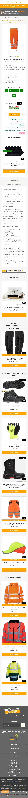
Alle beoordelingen (20, 732)
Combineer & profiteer (14, 355)
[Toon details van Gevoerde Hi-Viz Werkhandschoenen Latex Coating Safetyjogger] (14, 430)
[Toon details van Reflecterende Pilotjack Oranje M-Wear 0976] (14, 632)
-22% (24, 353)
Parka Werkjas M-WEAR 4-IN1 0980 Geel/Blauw (14, 686)
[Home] (5, 17)
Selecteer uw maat (13, 88)
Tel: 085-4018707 (6, 5)
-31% (19, 103)
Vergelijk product (23, 114)
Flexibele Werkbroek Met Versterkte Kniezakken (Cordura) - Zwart (14, 358)
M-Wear (17, 56)
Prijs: (11, 106)
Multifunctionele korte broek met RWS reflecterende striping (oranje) (14, 524)
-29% (24, 440)
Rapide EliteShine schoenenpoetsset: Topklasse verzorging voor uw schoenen (14, 308)
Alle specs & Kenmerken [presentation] (14, 184)
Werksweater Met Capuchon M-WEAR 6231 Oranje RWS (14, 608)
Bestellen (15, 114)
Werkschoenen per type (14, 772)
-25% (24, 479)
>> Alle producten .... (14, 775)
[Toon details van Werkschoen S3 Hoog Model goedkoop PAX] (14, 391)
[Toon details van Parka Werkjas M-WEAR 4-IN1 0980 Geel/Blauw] (14, 671)
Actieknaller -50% (7, 151)
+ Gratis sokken (22, 380)
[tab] (14, 180)
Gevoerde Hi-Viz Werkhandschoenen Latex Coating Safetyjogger (14, 445)
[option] (14, 157)
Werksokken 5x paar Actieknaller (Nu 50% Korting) (14, 164)
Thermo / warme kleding (14, 769)
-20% (24, 302)
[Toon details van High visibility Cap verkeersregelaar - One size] (14, 548)
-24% (24, 518)
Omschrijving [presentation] (14, 180)
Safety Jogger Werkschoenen (14, 771)
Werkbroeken (14, 763)
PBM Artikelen (14, 768)
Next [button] (23, 137)
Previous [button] (4, 137)
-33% (24, 557)
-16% (24, 681)
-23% (24, 400)
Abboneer (23, 725)
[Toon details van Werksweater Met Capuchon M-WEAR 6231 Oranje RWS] (14, 593)
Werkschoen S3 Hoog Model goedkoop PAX (14, 406)
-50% (22, 158)
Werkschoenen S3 (14, 766)
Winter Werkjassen (14, 765)
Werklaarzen (14, 760)
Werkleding (14, 762)
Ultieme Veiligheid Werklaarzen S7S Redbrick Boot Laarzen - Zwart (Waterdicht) (14, 484)
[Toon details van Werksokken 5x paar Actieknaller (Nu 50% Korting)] (14, 151)
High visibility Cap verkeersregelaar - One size (14, 563)
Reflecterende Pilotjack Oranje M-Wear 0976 (14, 647)
